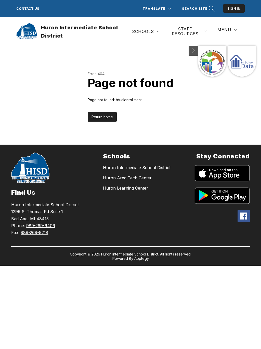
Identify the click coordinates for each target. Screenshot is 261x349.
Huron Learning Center (125, 188)
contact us (27, 8)
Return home (102, 117)
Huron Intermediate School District (137, 167)
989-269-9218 (34, 232)
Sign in (233, 8)
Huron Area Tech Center (127, 177)
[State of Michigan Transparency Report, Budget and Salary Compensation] (212, 61)
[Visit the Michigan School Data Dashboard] (242, 61)
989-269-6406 (40, 225)
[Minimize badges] (193, 51)
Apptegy (141, 258)
